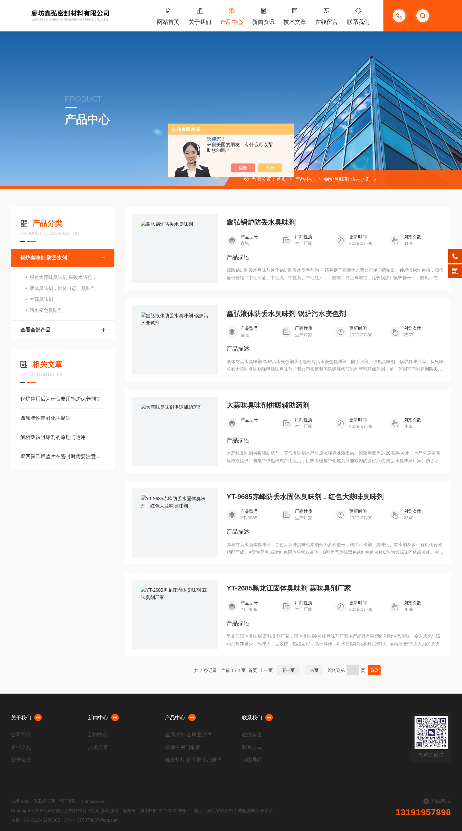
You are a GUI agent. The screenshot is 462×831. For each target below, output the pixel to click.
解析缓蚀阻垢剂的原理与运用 (53, 437)
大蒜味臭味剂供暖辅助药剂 (268, 405)
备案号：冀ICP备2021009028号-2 (156, 810)
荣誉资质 (21, 759)
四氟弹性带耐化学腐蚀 (45, 418)
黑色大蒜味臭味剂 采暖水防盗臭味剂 (68, 277)
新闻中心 (98, 717)
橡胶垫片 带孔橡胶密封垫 (193, 759)
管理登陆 (67, 801)
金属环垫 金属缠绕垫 (188, 734)
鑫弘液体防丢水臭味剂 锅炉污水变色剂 (286, 314)
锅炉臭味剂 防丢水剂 (347, 179)
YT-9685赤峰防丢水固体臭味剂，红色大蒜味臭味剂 (305, 497)
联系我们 (358, 22)
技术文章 (294, 22)
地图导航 (252, 759)
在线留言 (326, 22)
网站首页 (168, 22)
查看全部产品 (35, 329)
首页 (281, 179)
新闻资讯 (263, 22)
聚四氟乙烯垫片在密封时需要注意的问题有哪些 (62, 456)
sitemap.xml (93, 801)
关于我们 (200, 22)
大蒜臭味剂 (41, 299)
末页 (314, 670)
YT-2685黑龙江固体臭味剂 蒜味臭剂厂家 (289, 588)
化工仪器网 (44, 801)
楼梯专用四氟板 (182, 747)
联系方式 (252, 747)
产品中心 (231, 22)
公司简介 (21, 734)
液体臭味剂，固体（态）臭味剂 (63, 288)
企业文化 (21, 747)
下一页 (288, 670)
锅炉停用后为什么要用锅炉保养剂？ (60, 399)
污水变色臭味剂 (46, 310)
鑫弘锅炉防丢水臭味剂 (261, 222)
